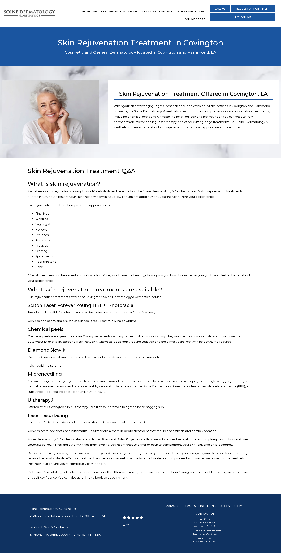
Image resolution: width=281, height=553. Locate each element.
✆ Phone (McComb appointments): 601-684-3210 (65, 534)
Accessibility (231, 506)
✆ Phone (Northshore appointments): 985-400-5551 (67, 516)
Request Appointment (253, 8)
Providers (117, 11)
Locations (148, 11)
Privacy (172, 506)
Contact (166, 11)
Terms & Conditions (199, 506)
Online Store (195, 19)
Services (99, 11)
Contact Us (205, 513)
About (133, 11)
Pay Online (243, 17)
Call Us (220, 8)
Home (86, 11)
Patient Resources (190, 11)
